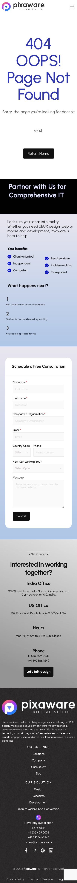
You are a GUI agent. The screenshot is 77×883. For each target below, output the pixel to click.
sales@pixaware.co (38, 842)
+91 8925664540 (38, 660)
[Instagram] (34, 850)
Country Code (21, 445)
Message (18, 477)
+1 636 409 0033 (38, 656)
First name (20, 382)
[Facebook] (26, 850)
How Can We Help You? (27, 461)
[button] (72, 7)
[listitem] (38, 731)
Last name (20, 398)
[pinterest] (42, 850)
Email (17, 430)
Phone (37, 445)
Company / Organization (29, 414)
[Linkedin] (51, 850)
